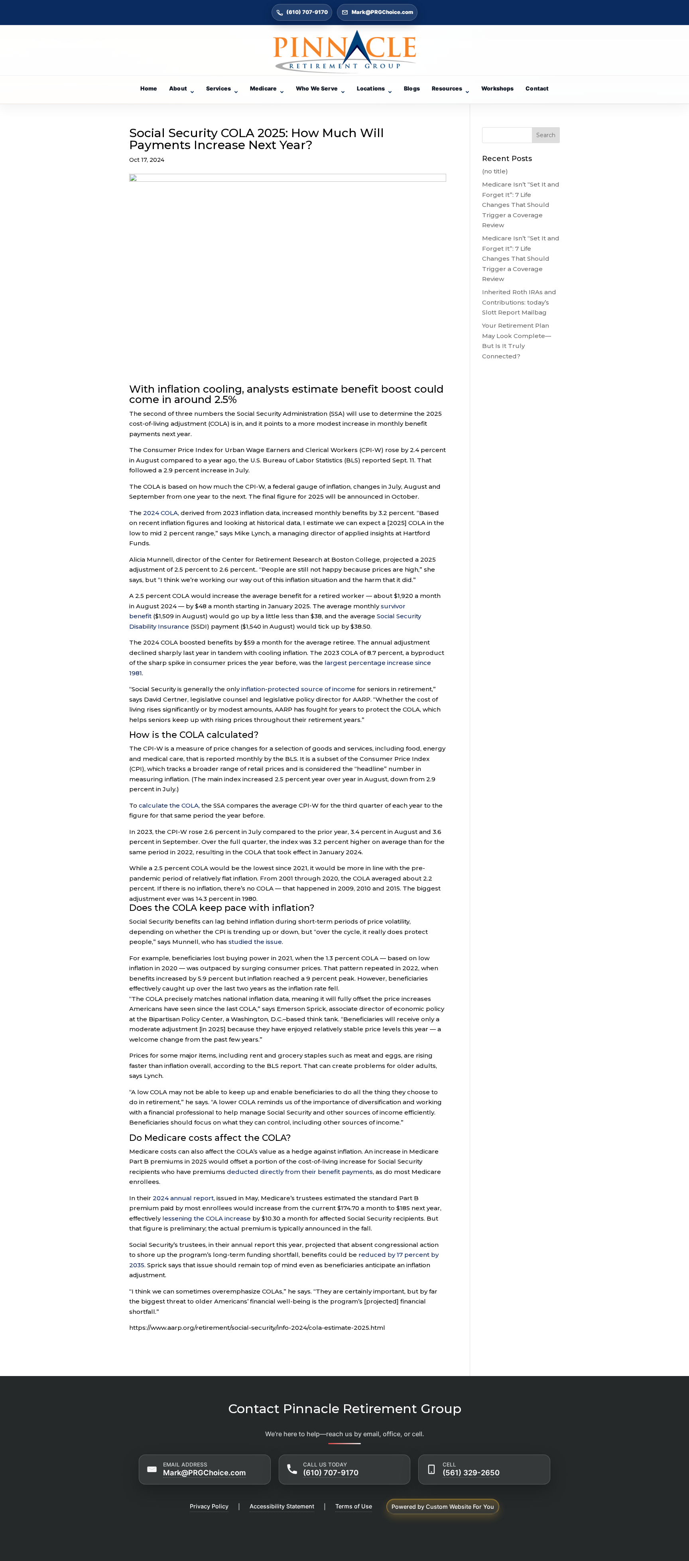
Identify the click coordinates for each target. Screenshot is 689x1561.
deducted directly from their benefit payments (300, 1172)
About (178, 88)
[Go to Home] (344, 52)
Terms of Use (353, 1506)
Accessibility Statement (282, 1506)
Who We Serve (317, 88)
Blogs (412, 88)
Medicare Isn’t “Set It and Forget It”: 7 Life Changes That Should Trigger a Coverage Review (520, 205)
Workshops (497, 88)
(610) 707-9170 (307, 12)
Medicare (263, 88)
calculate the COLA (169, 805)
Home (148, 88)
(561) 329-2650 (471, 1472)
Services (218, 88)
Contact (537, 88)
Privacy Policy (209, 1506)
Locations (371, 88)
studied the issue (255, 942)
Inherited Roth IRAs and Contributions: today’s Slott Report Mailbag (519, 302)
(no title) (495, 171)
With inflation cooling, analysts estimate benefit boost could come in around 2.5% (286, 395)
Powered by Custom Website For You (443, 1506)
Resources (447, 88)
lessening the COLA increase (206, 1218)
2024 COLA (160, 513)
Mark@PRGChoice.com (382, 12)
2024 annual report (183, 1198)
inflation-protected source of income (298, 689)
